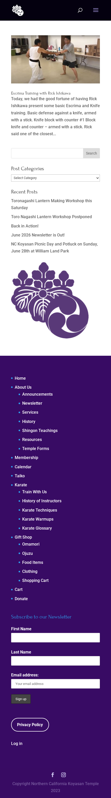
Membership (26, 457)
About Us (23, 387)
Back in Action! (24, 226)
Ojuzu (27, 553)
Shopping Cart (35, 580)
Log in (16, 743)
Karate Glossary (37, 528)
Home (20, 378)
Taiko (20, 475)
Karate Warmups (37, 519)
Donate (21, 598)
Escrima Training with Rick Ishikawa (40, 93)
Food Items (32, 562)
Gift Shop (23, 537)
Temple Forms (35, 448)
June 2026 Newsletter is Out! (38, 235)
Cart (18, 589)
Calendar (23, 466)
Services (30, 412)
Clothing (29, 571)
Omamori (30, 544)
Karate (21, 484)
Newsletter (32, 403)
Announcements (37, 394)
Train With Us (34, 491)
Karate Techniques (39, 510)
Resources (32, 439)
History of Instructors (41, 500)
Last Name (21, 652)
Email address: (25, 675)
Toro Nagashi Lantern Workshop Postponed (51, 216)
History (28, 421)
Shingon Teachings (40, 430)
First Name (21, 628)
